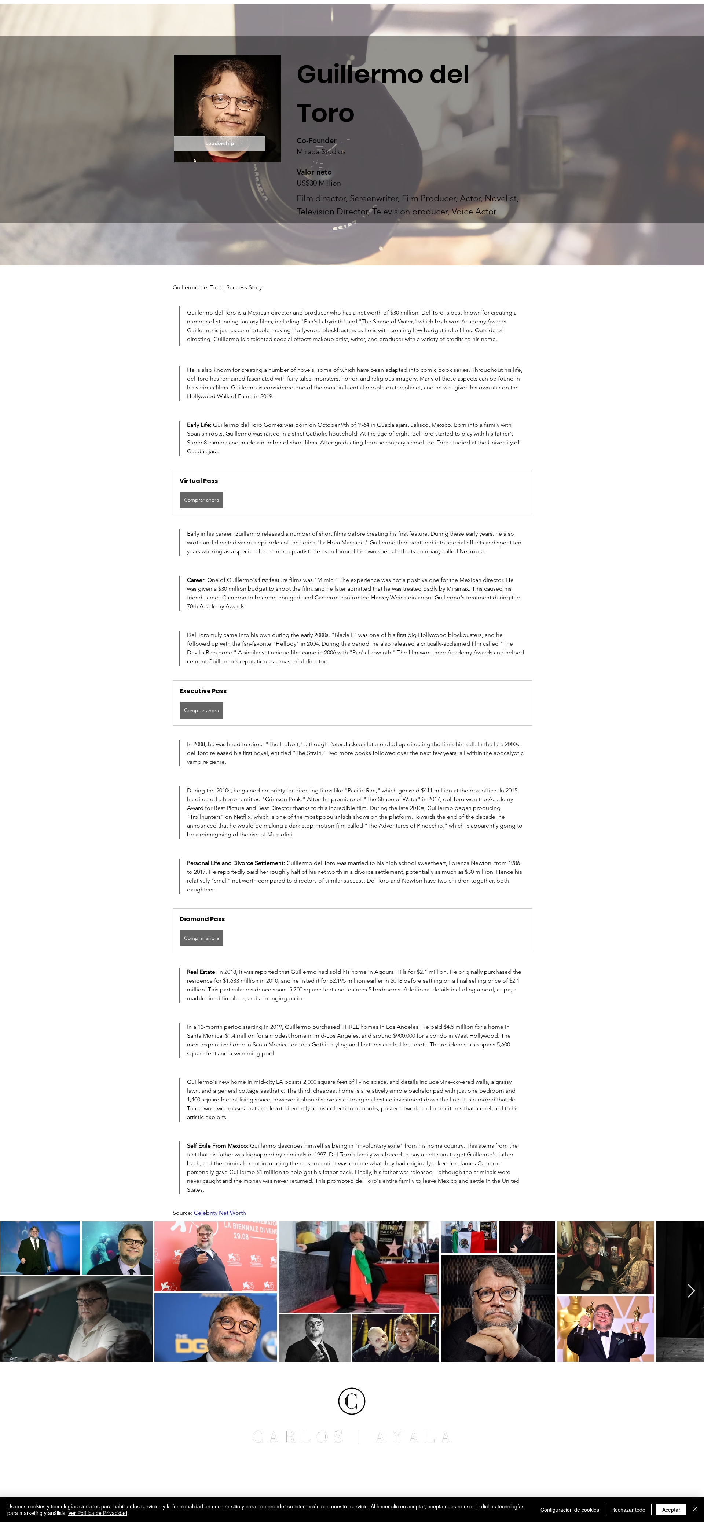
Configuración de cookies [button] (569, 1509)
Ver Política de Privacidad (97, 1513)
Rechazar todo (628, 1509)
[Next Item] (691, 1291)
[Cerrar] (695, 1509)
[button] (352, 492)
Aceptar (671, 1509)
